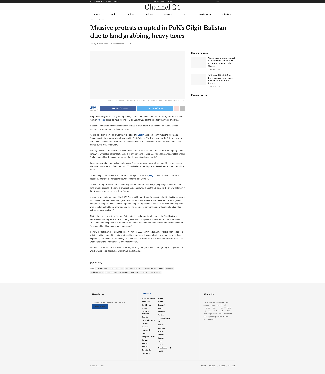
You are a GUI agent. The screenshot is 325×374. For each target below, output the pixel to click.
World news (155, 272)
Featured (146, 330)
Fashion (145, 327)
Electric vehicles (145, 313)
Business (149, 14)
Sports (161, 335)
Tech (184, 14)
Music (160, 302)
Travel (160, 345)
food (144, 333)
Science (168, 14)
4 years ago (214, 69)
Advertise (100, 1)
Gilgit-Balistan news (134, 268)
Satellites (162, 325)
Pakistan (101, 20)
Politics (130, 14)
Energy (145, 317)
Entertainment (205, 14)
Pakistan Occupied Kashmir (117, 272)
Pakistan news (97, 272)
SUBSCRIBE (100, 306)
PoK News (135, 272)
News (161, 268)
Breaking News (102, 268)
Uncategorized (164, 348)
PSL (159, 321)
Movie (160, 298)
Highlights (146, 350)
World (113, 14)
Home (97, 14)
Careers (108, 1)
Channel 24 (162, 7)
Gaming (145, 340)
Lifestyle (226, 14)
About (92, 1)
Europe (145, 323)
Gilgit (151, 175)
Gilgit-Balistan (117, 268)
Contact (116, 1)
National (161, 305)
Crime (144, 308)
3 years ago (214, 86)
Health (145, 343)
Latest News (150, 268)
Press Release (164, 318)
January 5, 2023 (96, 44)
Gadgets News (148, 337)
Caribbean (146, 305)
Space (160, 331)
